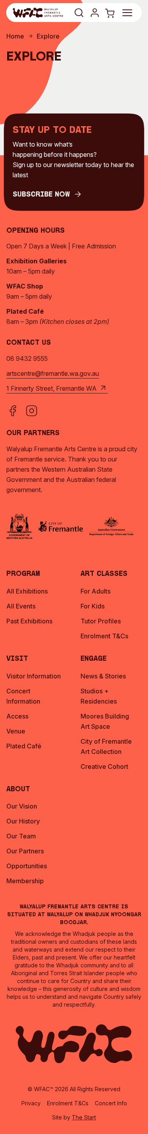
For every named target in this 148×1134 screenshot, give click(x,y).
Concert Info (111, 1103)
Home (15, 36)
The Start (84, 1117)
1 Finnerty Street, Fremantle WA (51, 388)
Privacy (31, 1103)
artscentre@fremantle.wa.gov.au (52, 373)
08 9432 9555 (27, 358)
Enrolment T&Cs (67, 1103)
